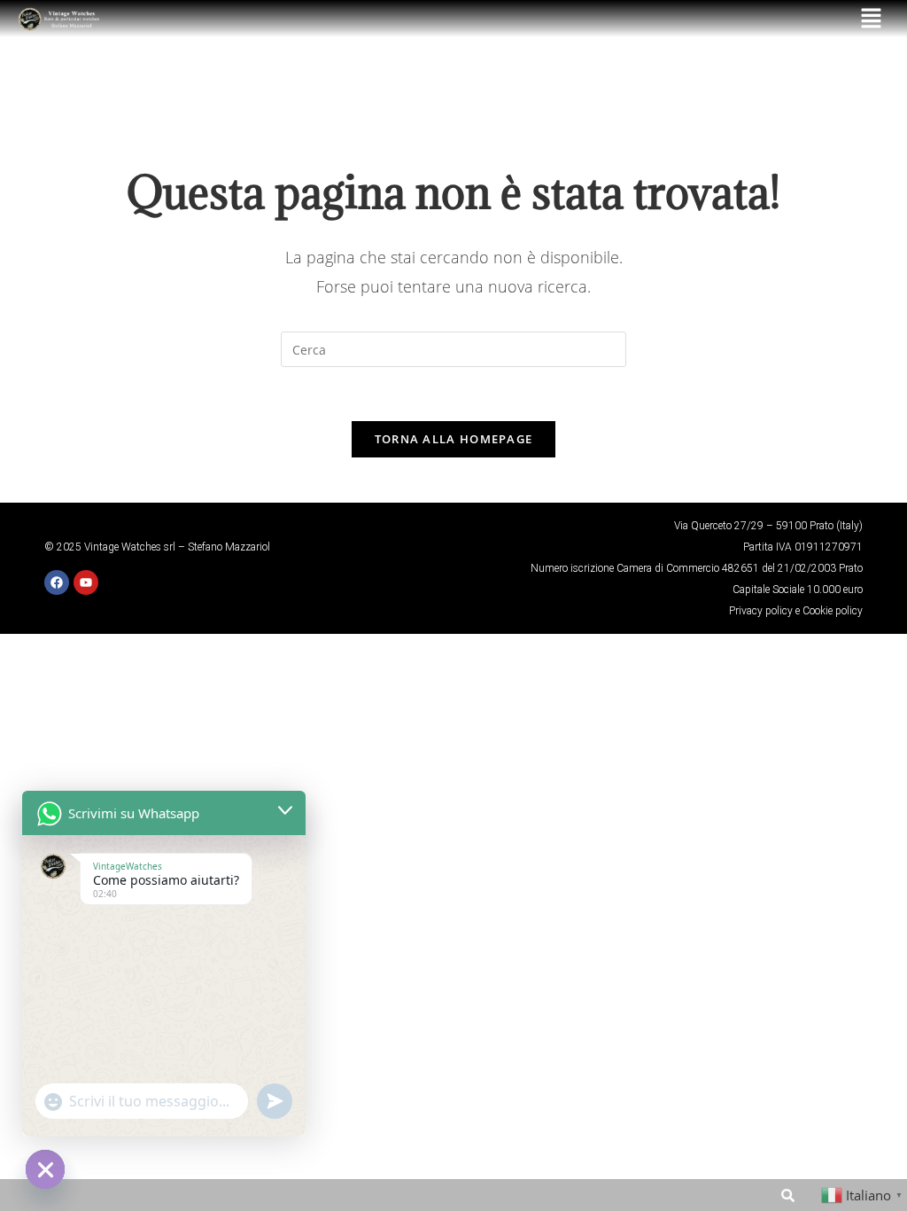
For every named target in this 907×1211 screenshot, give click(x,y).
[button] (871, 18)
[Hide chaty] (45, 1169)
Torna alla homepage (454, 439)
